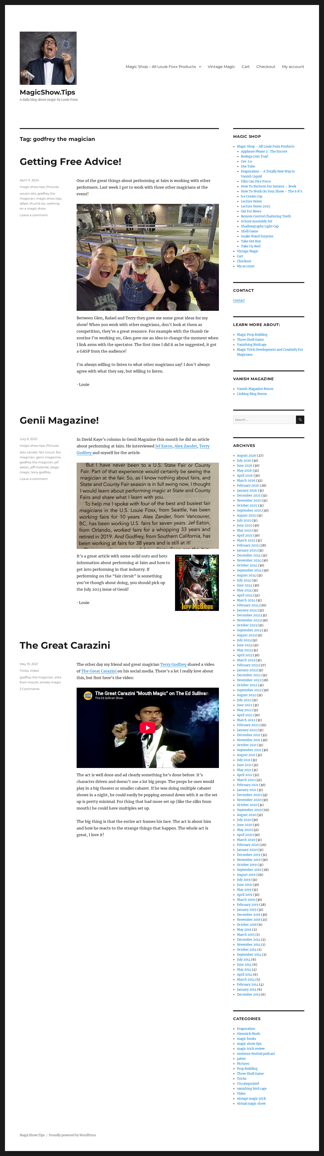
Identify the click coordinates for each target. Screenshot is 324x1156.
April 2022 (245, 715)
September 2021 (249, 750)
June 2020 (244, 825)
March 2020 (246, 840)
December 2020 (249, 795)
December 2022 (249, 675)
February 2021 (247, 785)
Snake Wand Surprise (257, 236)
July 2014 (243, 960)
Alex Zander (186, 446)
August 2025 (246, 515)
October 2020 (247, 805)
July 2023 (244, 640)
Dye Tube (248, 166)
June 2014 (244, 965)
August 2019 (246, 875)
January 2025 (247, 550)
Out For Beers (251, 211)
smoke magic (50, 682)
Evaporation (246, 1029)
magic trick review (251, 1049)
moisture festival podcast (256, 1054)
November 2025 (249, 501)
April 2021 (244, 775)
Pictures (52, 187)
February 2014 (247, 985)
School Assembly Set (256, 221)
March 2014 (246, 980)
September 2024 (249, 570)
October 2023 (247, 625)
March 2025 (246, 540)
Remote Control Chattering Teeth (266, 216)
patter (241, 1059)
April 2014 (244, 975)
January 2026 (247, 491)
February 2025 (248, 545)
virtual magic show (251, 1104)
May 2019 (244, 890)
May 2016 (244, 930)
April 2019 (244, 895)
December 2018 (248, 915)
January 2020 (247, 850)
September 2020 (249, 810)
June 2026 (244, 466)
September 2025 (249, 510)
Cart (246, 66)
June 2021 (244, 765)
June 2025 (244, 525)
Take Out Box (251, 241)
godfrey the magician (36, 462)
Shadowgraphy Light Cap (260, 226)
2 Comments (29, 689)
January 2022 (247, 730)
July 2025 (244, 520)
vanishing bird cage (252, 1089)
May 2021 (244, 770)
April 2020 (245, 835)
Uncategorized (248, 1084)
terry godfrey (41, 472)
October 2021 (247, 745)
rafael (24, 203)
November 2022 (249, 680)
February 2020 (248, 845)
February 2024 (248, 605)
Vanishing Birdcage (252, 345)
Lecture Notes (251, 201)
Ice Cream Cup (251, 196)
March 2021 (246, 780)
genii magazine (48, 457)
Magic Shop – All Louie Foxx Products (161, 66)
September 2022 (249, 690)
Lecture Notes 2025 (255, 206)
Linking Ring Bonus (252, 394)
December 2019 (248, 855)
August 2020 (246, 815)
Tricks (24, 670)
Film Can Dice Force (256, 181)
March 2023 (246, 660)
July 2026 (244, 461)
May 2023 (244, 650)
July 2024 (244, 580)
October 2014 (247, 950)
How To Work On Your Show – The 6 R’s (271, 191)
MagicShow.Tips (47, 92)
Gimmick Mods (248, 1034)
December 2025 (249, 496)
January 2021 (246, 790)
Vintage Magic (221, 66)
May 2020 (244, 830)
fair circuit (47, 452)
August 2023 (246, 635)
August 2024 (246, 575)
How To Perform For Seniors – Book (268, 186)
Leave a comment (34, 215)
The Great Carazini (65, 645)
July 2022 (244, 700)
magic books (246, 1039)
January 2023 (247, 670)
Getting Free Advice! (70, 161)
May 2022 (244, 710)
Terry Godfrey (173, 664)
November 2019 (249, 860)
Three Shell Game (250, 340)
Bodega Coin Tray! (254, 156)
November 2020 (249, 800)
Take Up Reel (250, 246)
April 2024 (245, 595)
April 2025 (245, 535)
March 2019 (246, 900)
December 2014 (248, 940)
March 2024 (246, 600)
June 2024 (244, 585)
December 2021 (248, 735)
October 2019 (247, 865)
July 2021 (243, 760)
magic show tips (32, 187)
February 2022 (248, 725)
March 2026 (246, 481)
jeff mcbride (39, 467)
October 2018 (247, 925)
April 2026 (245, 476)
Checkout (265, 66)
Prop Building (247, 1069)
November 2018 (248, 920)
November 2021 (248, 740)
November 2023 (249, 620)
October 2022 (247, 685)
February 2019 (248, 905)
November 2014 (248, 945)
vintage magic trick (251, 1099)
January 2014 (246, 990)
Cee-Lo (246, 161)
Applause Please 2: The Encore (264, 151)
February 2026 (248, 486)
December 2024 (249, 555)
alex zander (29, 452)
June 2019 (244, 885)
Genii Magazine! (59, 420)
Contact (239, 300)
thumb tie (37, 203)
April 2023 (244, 655)
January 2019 (247, 910)
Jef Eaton (163, 446)
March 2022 (246, 720)
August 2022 (246, 695)
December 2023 (248, 615)
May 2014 (244, 970)
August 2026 (246, 456)
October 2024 (247, 565)
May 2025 (244, 530)
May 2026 (244, 471)
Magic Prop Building (252, 335)
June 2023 (244, 645)
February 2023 (248, 665)
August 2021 (246, 755)
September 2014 (249, 955)
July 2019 (244, 880)
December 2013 (248, 995)
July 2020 (244, 820)
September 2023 (249, 630)
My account (293, 66)
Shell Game (249, 231)
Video (34, 670)
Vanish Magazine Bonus (255, 389)
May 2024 (244, 590)
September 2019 (249, 870)
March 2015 (246, 935)
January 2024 (247, 610)
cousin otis (28, 193)
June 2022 (244, 705)
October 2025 (247, 506)
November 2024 (249, 560)
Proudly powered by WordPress (72, 1135)
